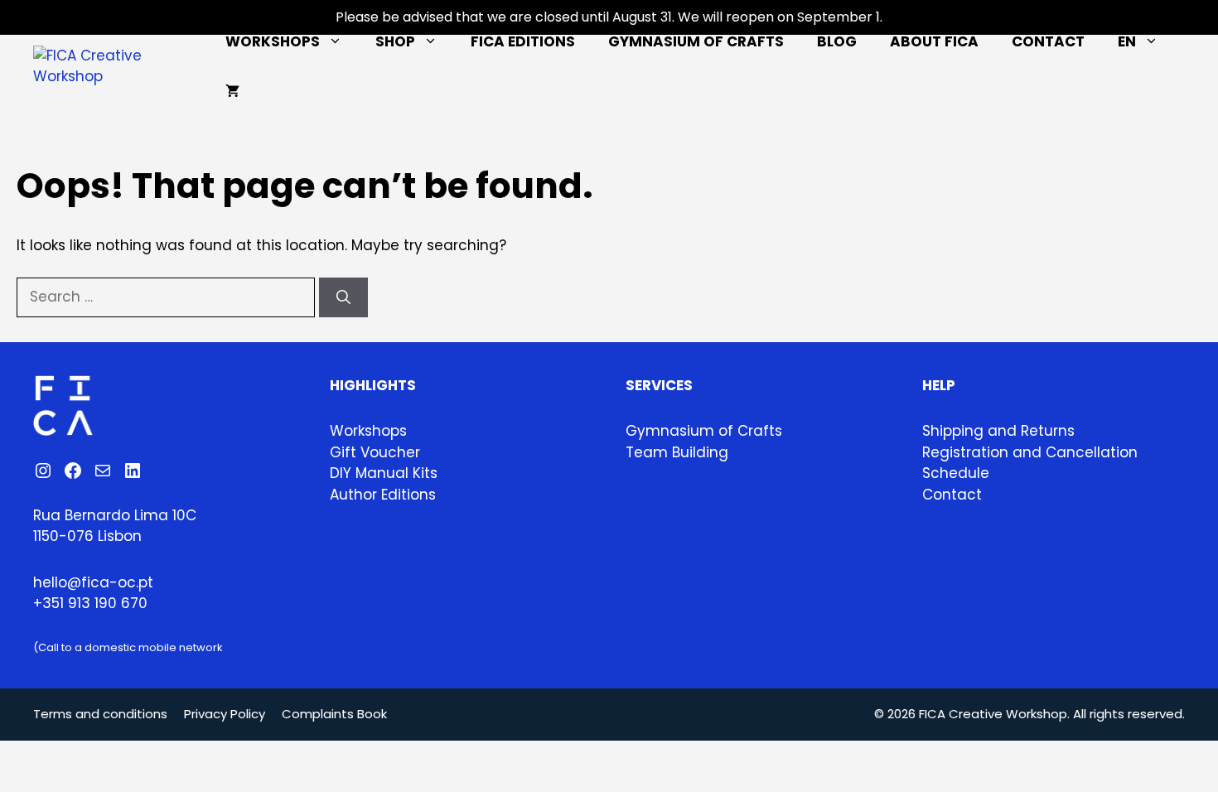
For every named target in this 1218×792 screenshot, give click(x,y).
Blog (837, 41)
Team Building (677, 452)
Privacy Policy (224, 713)
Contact (1048, 41)
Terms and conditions (100, 713)
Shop (395, 41)
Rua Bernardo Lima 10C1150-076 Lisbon (114, 526)
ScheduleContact (955, 484)
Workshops (272, 41)
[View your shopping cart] (232, 91)
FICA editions (523, 41)
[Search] (343, 297)
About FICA (934, 41)
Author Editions (383, 495)
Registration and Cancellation (1030, 452)
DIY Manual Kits (383, 473)
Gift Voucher (375, 452)
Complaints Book (334, 713)
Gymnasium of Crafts (696, 41)
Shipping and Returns (998, 431)
